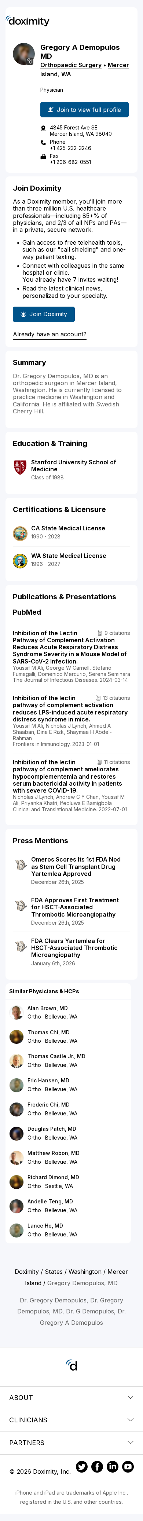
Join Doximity (48, 314)
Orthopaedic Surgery (71, 65)
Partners (26, 1443)
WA (66, 74)
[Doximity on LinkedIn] (112, 1468)
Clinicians (28, 1420)
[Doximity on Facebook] (97, 1468)
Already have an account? (50, 334)
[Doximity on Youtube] (128, 1468)
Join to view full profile (89, 109)
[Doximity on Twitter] (82, 1468)
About (21, 1397)
